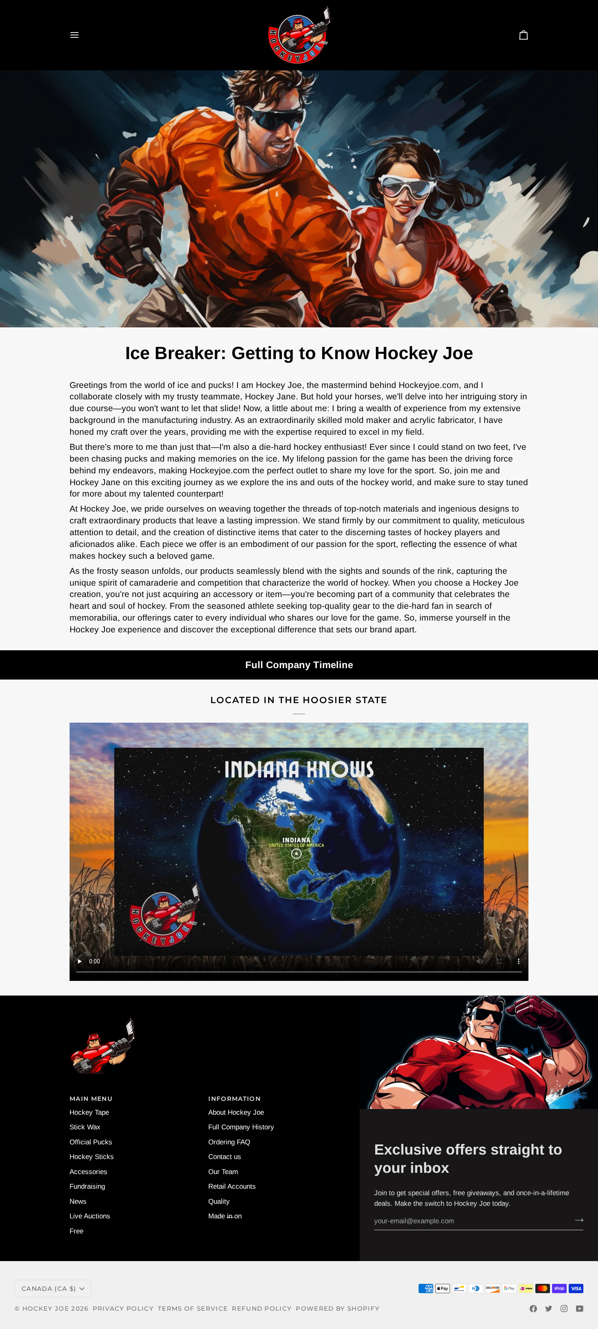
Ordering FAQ (229, 1142)
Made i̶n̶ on (225, 1216)
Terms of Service (193, 1308)
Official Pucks (91, 1142)
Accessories (88, 1172)
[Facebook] (533, 1308)
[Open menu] (82, 35)
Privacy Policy (123, 1308)
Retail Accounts (232, 1186)
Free (76, 1231)
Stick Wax (85, 1127)
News (78, 1201)
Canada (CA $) (49, 1288)
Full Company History (241, 1127)
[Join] (576, 1220)
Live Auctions (90, 1216)
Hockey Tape (89, 1112)
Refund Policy (262, 1308)
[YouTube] (579, 1308)
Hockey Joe (45, 1308)
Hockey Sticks (92, 1157)
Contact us (224, 1157)
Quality (219, 1201)
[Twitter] (548, 1308)
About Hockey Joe (236, 1112)
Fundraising (87, 1186)
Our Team (223, 1172)
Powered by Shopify (338, 1308)
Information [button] (234, 1098)
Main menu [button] (91, 1098)
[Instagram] (564, 1308)
